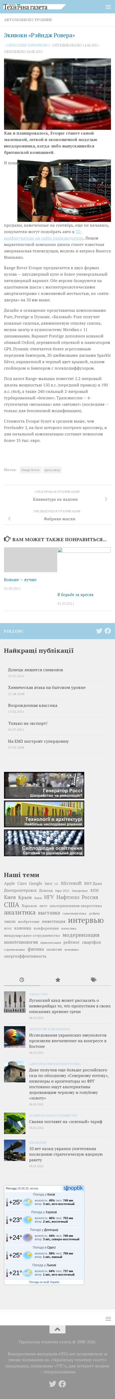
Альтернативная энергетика (55, 1063)
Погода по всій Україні (44, 1282)
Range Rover (31, 470)
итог (8, 928)
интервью (86, 920)
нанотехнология (21, 942)
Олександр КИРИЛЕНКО (28, 45)
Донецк (46, 890)
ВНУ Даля (93, 883)
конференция (46, 928)
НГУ (49, 897)
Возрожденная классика (32, 705)
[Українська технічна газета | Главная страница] (44, 6)
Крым (25, 897)
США (11, 904)
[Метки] (93, 980)
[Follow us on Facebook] (108, 631)
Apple (9, 883)
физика (36, 949)
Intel (48, 883)
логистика (68, 928)
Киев (10, 897)
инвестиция (54, 921)
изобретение (29, 921)
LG (56, 884)
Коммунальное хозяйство (53, 1115)
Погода (11, 1188)
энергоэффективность (25, 956)
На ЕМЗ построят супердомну (38, 741)
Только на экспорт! (27, 723)
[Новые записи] (22, 980)
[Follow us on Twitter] (99, 631)
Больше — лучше (20, 579)
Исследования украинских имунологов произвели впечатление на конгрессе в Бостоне (67, 1040)
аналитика (20, 912)
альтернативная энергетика (76, 905)
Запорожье (80, 890)
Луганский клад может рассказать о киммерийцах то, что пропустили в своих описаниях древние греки (70, 1006)
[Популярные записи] (57, 980)
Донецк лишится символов (35, 670)
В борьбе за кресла (75, 594)
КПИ (94, 890)
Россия (90, 897)
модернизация (81, 935)
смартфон (91, 942)
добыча (94, 913)
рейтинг (71, 942)
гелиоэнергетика (74, 913)
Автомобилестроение (28, 19)
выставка (49, 912)
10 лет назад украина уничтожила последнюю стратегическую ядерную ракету (66, 1154)
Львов (38, 898)
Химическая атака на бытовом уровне (47, 687)
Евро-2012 (62, 891)
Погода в (44, 1247)
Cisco (22, 883)
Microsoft (71, 883)
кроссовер (52, 470)
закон (10, 921)
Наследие (38, 1142)
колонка (22, 928)
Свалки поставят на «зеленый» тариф (65, 1121)
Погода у (44, 1194)
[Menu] (108, 6)
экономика (71, 949)
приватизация (50, 943)
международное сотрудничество (32, 935)
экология (54, 949)
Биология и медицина (49, 1029)
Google (35, 883)
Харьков (29, 905)
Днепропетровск (20, 890)
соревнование (14, 949)
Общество (38, 994)
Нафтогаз (67, 897)
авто (43, 905)
